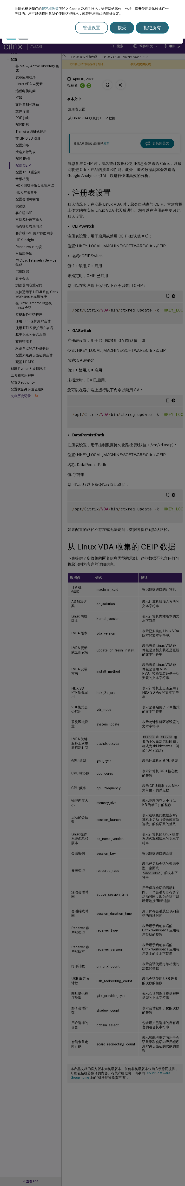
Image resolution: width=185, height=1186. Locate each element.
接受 (122, 27)
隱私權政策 (50, 9)
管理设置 (91, 27)
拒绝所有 (152, 27)
